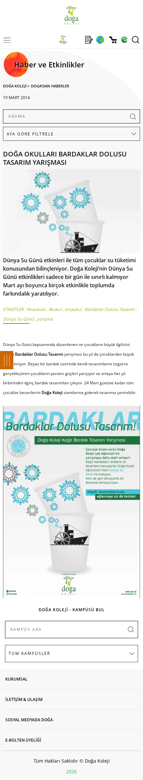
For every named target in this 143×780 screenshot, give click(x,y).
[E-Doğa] (124, 40)
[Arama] (135, 40)
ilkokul (55, 309)
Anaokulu (36, 309)
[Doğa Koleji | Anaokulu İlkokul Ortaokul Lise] (71, 15)
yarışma (45, 319)
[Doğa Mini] (76, 40)
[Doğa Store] (113, 40)
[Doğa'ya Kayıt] (89, 40)
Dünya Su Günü (18, 319)
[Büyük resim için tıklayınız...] (71, 212)
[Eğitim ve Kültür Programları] (100, 40)
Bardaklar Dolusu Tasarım (109, 309)
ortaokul (73, 309)
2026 (71, 771)
